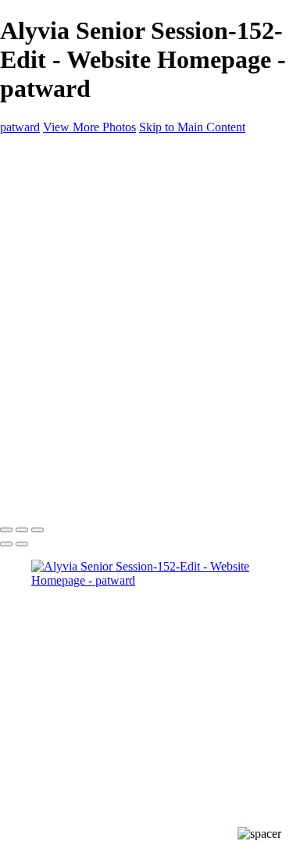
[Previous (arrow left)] (6, 544)
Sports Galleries (70, 278)
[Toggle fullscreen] (22, 530)
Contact (50, 320)
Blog (43, 264)
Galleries (53, 194)
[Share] (37, 336)
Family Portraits (102, 236)
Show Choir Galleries (84, 292)
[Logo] (26, 153)
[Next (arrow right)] (22, 544)
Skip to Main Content (192, 127)
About (47, 306)
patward (20, 127)
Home (46, 180)
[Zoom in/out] (37, 530)
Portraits (83, 250)
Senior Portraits (100, 222)
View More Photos (89, 127)
